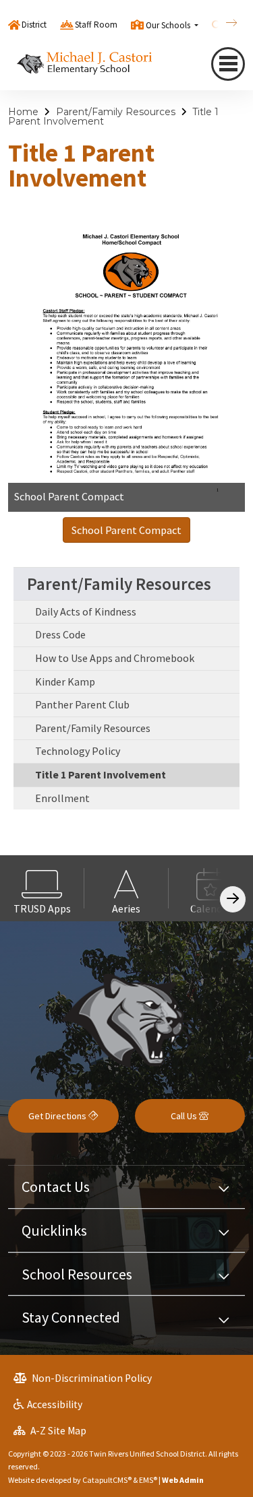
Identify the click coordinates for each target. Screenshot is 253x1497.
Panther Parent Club (82, 704)
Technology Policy (77, 751)
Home (23, 112)
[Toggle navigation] (228, 64)
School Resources (77, 1274)
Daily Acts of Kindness (85, 611)
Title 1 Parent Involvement (100, 774)
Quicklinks (54, 1230)
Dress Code (60, 634)
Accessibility (54, 1404)
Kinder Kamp (65, 681)
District (34, 24)
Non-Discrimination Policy (91, 1378)
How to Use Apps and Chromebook (114, 658)
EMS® (148, 1480)
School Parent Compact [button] (126, 530)
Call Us (185, 1116)
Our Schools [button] (169, 25)
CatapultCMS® (107, 1480)
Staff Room (96, 24)
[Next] (221, 23)
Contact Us (56, 1186)
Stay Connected (71, 1317)
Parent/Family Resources (115, 112)
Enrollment (62, 798)
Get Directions (58, 1116)
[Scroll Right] (232, 899)
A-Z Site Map (57, 1430)
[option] (42, 888)
